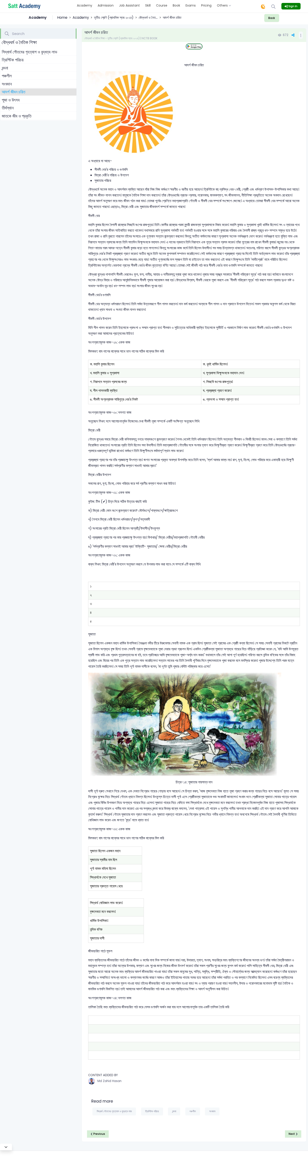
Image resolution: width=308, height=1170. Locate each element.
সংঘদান (7, 84)
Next (292, 1134)
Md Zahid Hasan (109, 1081)
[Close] (6, 1147)
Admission (106, 5)
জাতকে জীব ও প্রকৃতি (16, 116)
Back (271, 18)
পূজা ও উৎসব (11, 100)
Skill (148, 5)
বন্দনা (5, 68)
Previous (99, 1134)
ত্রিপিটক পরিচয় (12, 60)
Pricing (206, 5)
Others (223, 5)
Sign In (292, 6)
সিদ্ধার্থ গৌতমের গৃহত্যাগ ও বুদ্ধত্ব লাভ (29, 52)
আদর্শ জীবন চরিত (13, 92)
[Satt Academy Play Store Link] (194, 47)
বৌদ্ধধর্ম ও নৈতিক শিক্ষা (19, 42)
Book (176, 5)
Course (161, 5)
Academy (84, 5)
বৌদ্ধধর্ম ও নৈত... (148, 17)
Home (62, 17)
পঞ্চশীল (7, 76)
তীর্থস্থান (8, 108)
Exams (191, 5)
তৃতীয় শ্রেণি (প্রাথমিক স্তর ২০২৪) (113, 17)
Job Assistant (129, 5)
